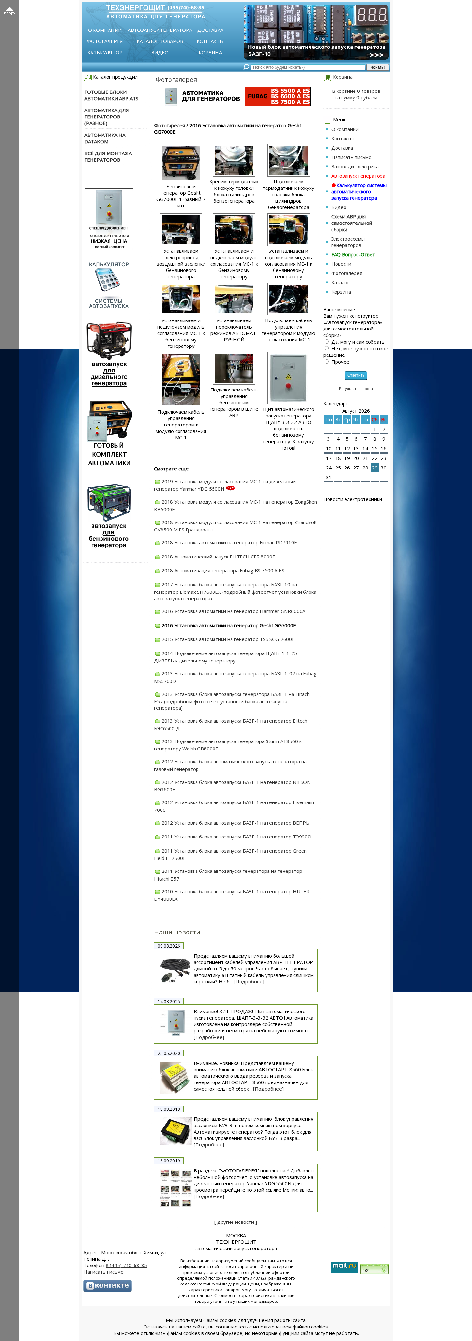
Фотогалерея (176, 79)
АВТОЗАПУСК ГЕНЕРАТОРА (160, 30)
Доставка (342, 148)
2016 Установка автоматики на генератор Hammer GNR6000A (233, 611)
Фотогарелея (169, 125)
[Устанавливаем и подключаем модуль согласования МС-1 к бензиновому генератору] (234, 245)
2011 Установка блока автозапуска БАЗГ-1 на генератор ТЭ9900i (236, 836)
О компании (345, 129)
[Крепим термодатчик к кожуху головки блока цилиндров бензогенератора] (234, 176)
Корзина (343, 77)
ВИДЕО (160, 52)
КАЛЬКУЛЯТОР (105, 52)
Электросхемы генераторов (348, 241)
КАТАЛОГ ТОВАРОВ (160, 41)
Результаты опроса (356, 388)
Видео (338, 207)
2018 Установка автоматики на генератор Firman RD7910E (229, 542)
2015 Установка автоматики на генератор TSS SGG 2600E (228, 639)
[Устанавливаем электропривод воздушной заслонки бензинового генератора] (181, 245)
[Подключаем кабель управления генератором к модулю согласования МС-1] (288, 315)
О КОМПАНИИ (105, 30)
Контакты (342, 138)
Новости (341, 263)
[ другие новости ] (235, 1222)
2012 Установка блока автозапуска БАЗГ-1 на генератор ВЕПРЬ (235, 823)
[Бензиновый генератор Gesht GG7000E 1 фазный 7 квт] (181, 181)
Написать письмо (351, 157)
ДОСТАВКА (210, 30)
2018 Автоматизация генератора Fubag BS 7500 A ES (223, 570)
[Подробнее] (249, 981)
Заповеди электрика (355, 166)
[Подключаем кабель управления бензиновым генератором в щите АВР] (234, 384)
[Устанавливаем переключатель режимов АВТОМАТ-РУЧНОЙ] (234, 315)
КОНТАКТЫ (210, 41)
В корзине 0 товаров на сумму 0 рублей (356, 94)
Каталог (340, 282)
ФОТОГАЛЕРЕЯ (105, 41)
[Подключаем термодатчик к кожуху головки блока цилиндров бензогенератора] (288, 176)
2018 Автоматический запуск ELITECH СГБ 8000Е (218, 556)
